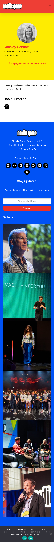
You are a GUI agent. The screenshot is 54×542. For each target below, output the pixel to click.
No (31, 538)
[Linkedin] (8, 165)
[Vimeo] (20, 165)
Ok (24, 538)
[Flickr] (39, 165)
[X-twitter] (45, 165)
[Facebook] (27, 165)
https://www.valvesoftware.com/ (28, 64)
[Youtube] (14, 165)
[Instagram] (33, 165)
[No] (51, 534)
